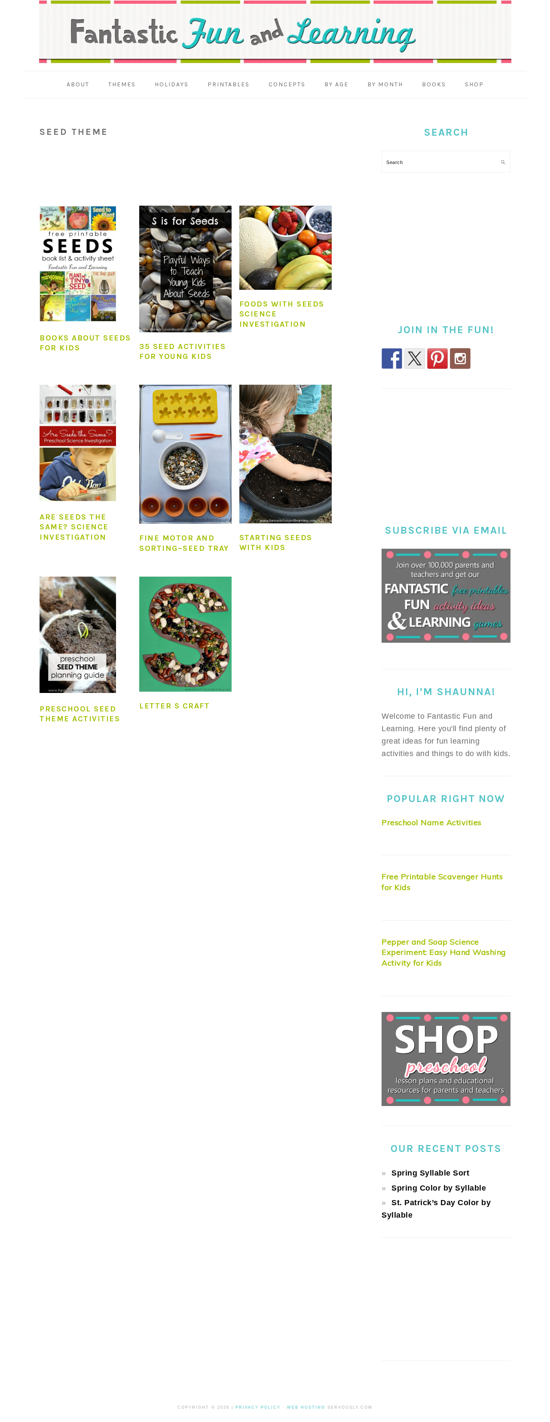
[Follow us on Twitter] (414, 358)
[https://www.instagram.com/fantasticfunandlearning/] (460, 358)
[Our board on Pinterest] (437, 358)
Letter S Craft (174, 706)
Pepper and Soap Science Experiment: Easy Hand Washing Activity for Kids (444, 952)
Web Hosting (306, 1407)
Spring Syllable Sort (430, 1173)
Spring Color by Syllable (438, 1188)
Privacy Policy (258, 1407)
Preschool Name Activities (432, 822)
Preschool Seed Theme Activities (80, 713)
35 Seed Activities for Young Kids (182, 351)
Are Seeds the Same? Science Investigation (74, 527)
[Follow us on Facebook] (392, 358)
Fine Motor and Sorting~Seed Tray (184, 543)
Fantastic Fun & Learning (275, 32)
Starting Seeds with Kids (275, 542)
